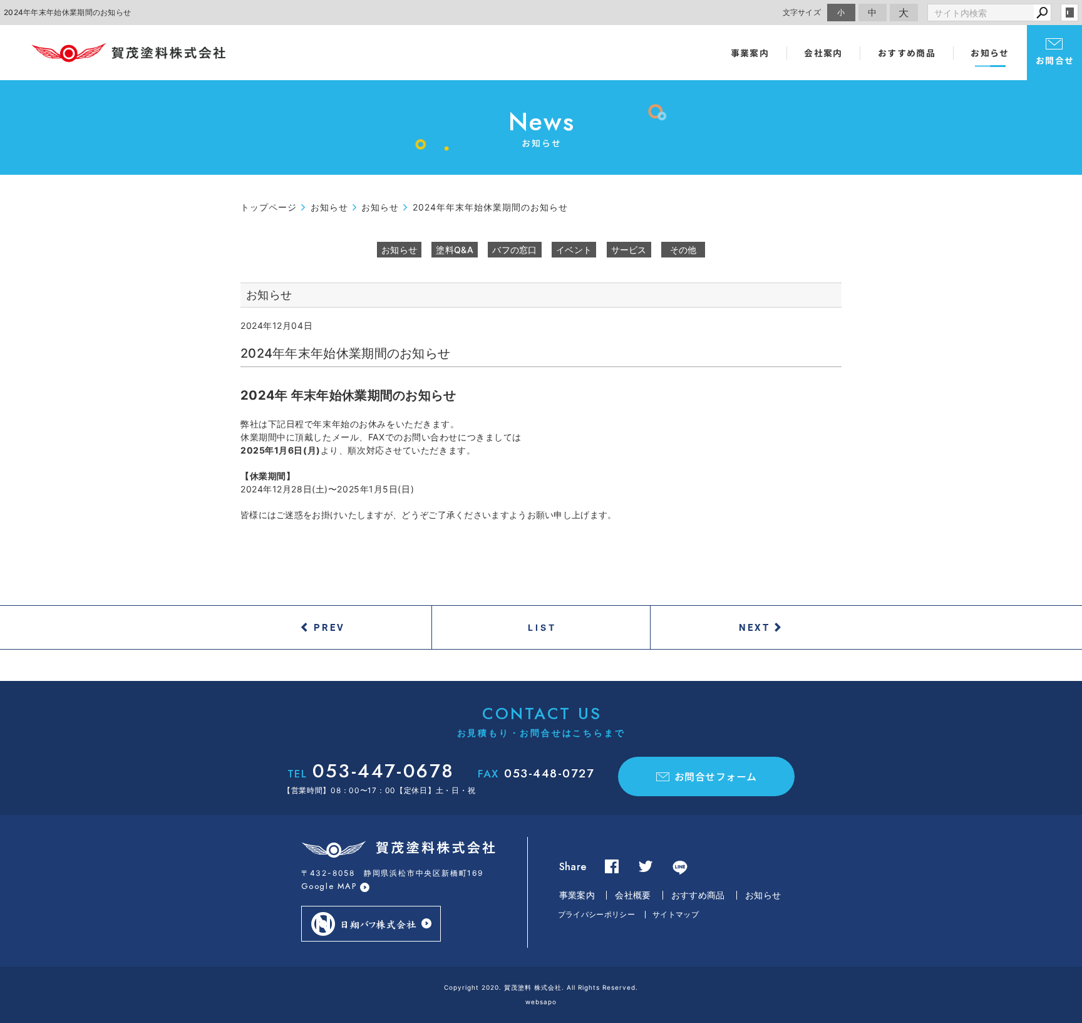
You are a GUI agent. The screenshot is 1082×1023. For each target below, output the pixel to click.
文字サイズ (802, 12)
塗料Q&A (454, 249)
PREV (329, 627)
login (1069, 12)
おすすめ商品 (906, 53)
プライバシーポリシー (596, 914)
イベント (574, 249)
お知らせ (990, 53)
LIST (542, 627)
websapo (541, 1001)
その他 (683, 249)
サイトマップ (675, 914)
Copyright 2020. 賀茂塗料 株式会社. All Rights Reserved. (541, 987)
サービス (629, 249)
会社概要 (633, 895)
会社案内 (823, 53)
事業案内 (750, 53)
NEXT (754, 627)
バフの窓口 (514, 249)
